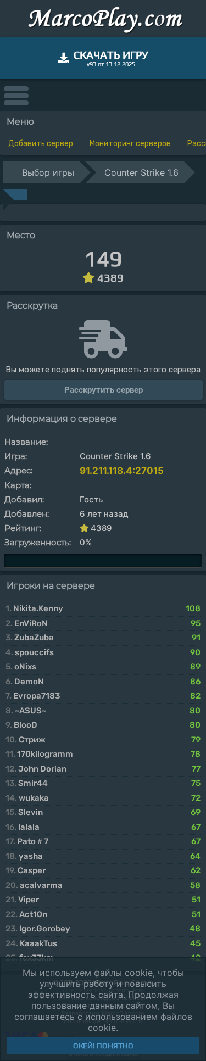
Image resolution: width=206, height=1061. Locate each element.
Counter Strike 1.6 (141, 172)
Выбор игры (48, 172)
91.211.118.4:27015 (122, 470)
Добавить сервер (40, 143)
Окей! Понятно (103, 1045)
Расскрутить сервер (103, 390)
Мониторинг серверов (130, 143)
